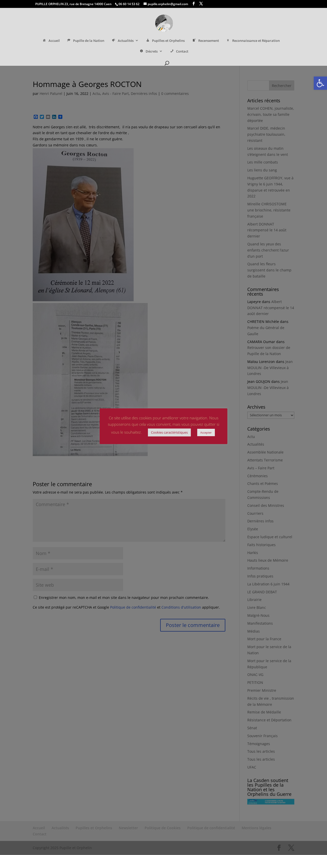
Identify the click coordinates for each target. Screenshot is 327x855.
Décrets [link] (152, 51)
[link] (320, 83)
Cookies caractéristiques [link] (169, 432)
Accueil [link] (54, 41)
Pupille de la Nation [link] (88, 41)
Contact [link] (182, 51)
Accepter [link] (206, 432)
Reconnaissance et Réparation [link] (256, 41)
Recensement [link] (208, 41)
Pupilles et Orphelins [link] (168, 41)
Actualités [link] (126, 41)
